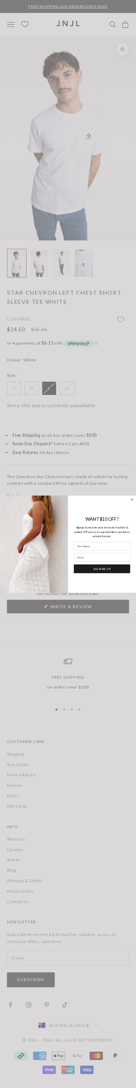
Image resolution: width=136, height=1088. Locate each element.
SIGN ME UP (102, 568)
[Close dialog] (132, 499)
